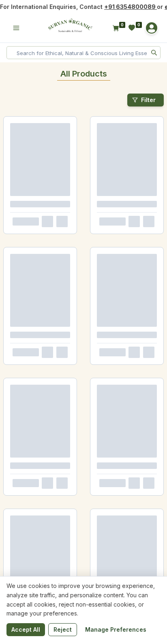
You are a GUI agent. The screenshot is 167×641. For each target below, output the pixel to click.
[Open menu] (16, 28)
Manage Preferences (115, 629)
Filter (148, 99)
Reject (63, 629)
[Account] (152, 28)
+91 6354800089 (130, 6)
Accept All (25, 629)
